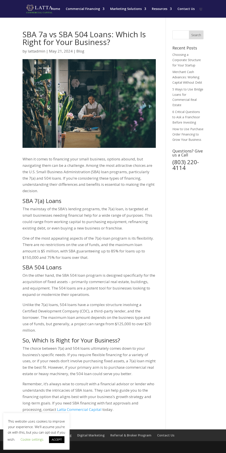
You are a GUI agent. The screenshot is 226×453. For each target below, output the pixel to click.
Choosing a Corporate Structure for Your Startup (186, 60)
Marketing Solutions (126, 9)
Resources (159, 9)
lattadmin (36, 51)
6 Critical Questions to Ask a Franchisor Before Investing (186, 117)
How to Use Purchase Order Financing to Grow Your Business (187, 134)
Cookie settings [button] (32, 439)
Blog (80, 51)
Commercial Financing (83, 9)
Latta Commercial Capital (79, 409)
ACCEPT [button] (57, 440)
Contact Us (186, 9)
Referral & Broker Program (130, 435)
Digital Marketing (91, 435)
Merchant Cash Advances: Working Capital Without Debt (187, 77)
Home (55, 9)
